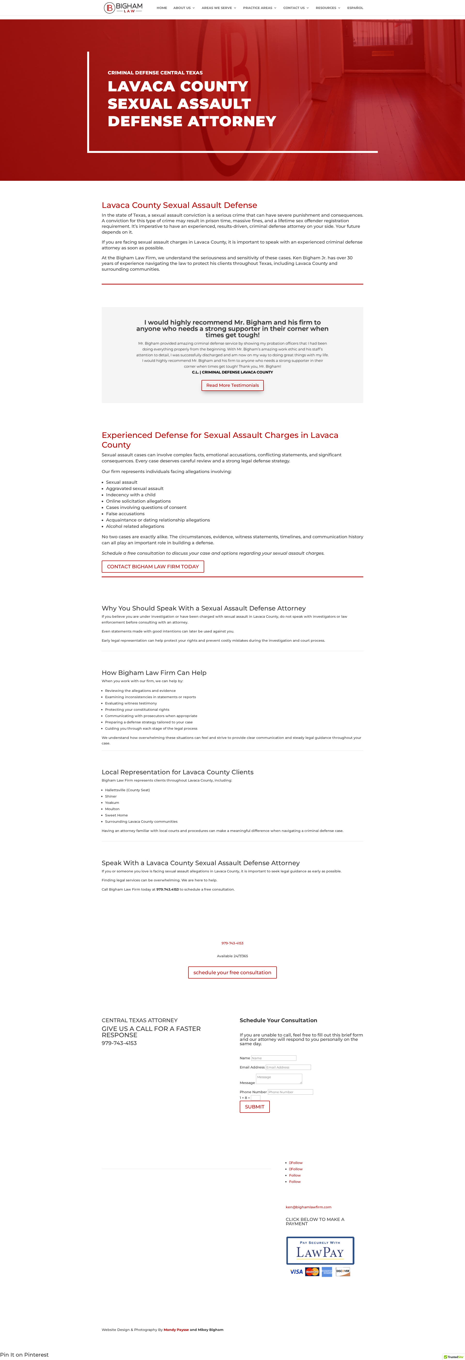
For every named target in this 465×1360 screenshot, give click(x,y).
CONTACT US (294, 8)
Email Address (252, 1067)
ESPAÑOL (355, 8)
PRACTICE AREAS (257, 8)
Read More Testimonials (232, 385)
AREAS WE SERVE (217, 8)
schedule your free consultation (232, 972)
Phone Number (253, 1092)
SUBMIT (254, 1107)
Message (247, 1083)
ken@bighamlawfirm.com (309, 1207)
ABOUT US (182, 8)
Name (245, 1058)
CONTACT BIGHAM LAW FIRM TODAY (153, 566)
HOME (162, 8)
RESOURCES (326, 8)
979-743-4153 (232, 943)
